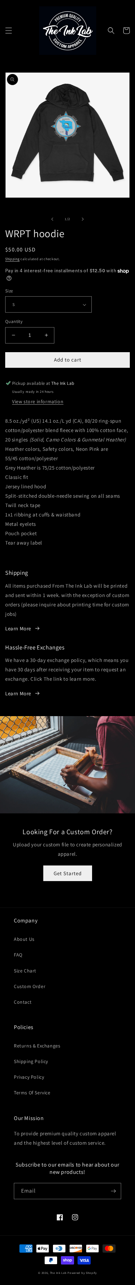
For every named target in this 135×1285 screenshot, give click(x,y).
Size (9, 291)
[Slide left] (52, 219)
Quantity (13, 321)
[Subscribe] (113, 1191)
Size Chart (25, 971)
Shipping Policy (31, 1061)
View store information (37, 401)
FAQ (18, 955)
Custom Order (29, 986)
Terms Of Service (32, 1092)
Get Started (68, 873)
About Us (24, 939)
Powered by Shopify (82, 1273)
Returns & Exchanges (37, 1046)
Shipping (12, 259)
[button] (8, 30)
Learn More (18, 628)
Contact (23, 1002)
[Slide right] (82, 219)
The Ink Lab (58, 1273)
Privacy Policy (29, 1077)
